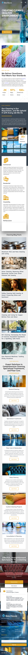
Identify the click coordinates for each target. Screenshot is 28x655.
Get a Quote (14, 585)
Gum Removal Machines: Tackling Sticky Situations (13, 357)
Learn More (14, 400)
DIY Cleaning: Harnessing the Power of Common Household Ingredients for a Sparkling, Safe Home (14, 337)
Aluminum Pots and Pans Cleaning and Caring (13, 253)
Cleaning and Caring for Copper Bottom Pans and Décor (12, 316)
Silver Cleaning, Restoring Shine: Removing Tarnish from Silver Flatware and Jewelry (13, 273)
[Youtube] (6, 653)
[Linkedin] (10, 653)
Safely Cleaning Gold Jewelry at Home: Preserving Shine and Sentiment (12, 295)
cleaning (18, 21)
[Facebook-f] (2, 653)
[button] (21, 2)
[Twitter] (4, 653)
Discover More (14, 582)
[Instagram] (8, 653)
